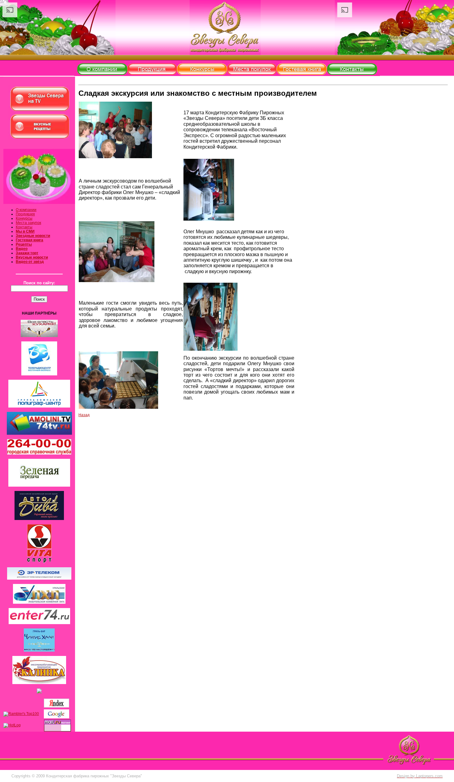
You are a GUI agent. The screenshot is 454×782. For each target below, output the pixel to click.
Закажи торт (27, 253)
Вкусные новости (32, 257)
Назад (84, 415)
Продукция (25, 214)
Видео (21, 249)
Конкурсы (24, 218)
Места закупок (28, 223)
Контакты (24, 227)
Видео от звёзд (30, 262)
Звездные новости (33, 236)
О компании (26, 210)
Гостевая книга (29, 240)
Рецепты (24, 244)
